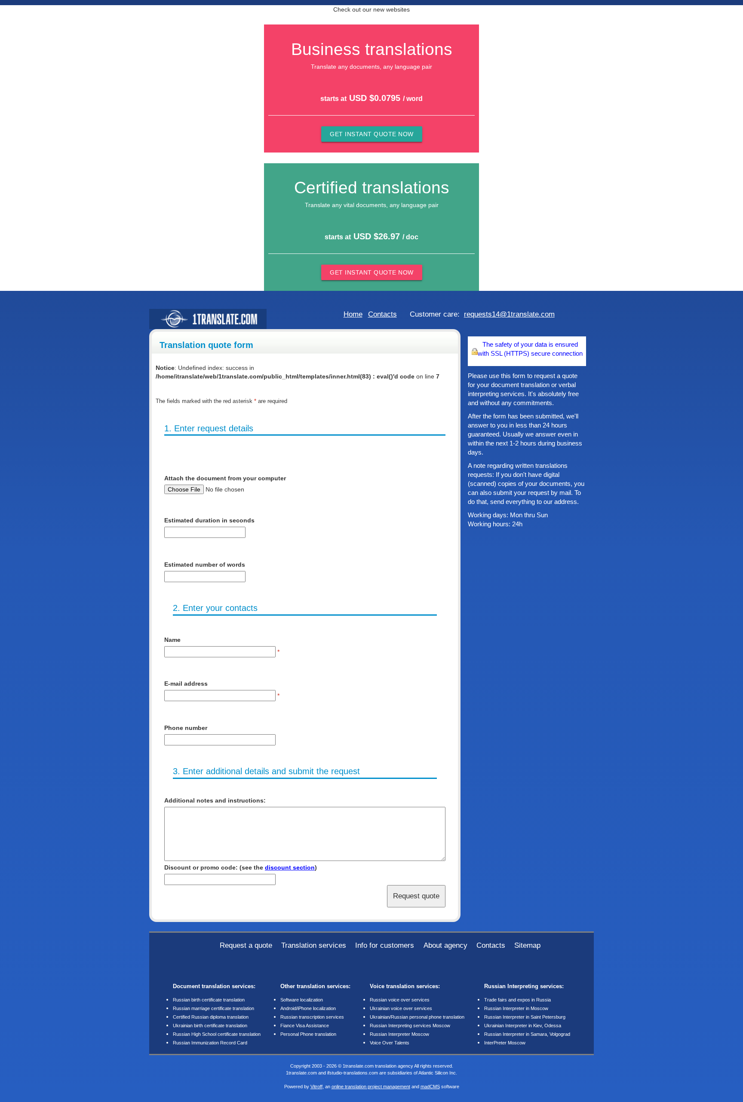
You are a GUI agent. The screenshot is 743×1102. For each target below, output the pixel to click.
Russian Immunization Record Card (210, 1042)
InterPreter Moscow (504, 1042)
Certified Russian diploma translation (211, 1017)
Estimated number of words (204, 564)
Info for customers (384, 945)
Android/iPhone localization (308, 1008)
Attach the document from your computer (225, 478)
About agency (445, 945)
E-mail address (186, 683)
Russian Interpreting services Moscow (410, 1025)
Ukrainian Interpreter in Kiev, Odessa (522, 1025)
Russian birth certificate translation (209, 999)
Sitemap (527, 945)
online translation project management (371, 1086)
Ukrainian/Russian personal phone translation (417, 1017)
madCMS (430, 1086)
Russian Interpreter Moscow (399, 1034)
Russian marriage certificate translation (213, 1008)
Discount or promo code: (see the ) (240, 867)
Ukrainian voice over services (401, 1008)
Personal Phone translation (308, 1034)
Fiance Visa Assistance (304, 1025)
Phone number (185, 727)
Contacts (382, 314)
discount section (290, 867)
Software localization (301, 999)
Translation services (313, 945)
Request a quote (246, 945)
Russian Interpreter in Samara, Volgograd (527, 1034)
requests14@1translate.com (509, 314)
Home (353, 314)
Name (172, 639)
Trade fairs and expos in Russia (517, 999)
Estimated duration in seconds (209, 520)
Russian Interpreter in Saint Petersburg (524, 1017)
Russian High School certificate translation (217, 1034)
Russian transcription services (312, 1017)
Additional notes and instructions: (215, 800)
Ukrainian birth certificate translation (210, 1025)
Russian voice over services (400, 999)
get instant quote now (372, 134)
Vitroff (316, 1086)
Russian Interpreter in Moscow (516, 1008)
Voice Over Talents (389, 1042)
